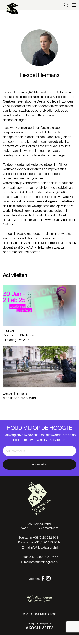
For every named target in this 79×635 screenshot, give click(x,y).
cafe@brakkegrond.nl (44, 562)
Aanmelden (39, 464)
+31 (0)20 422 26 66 (45, 557)
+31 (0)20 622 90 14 (46, 537)
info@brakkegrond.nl (44, 547)
